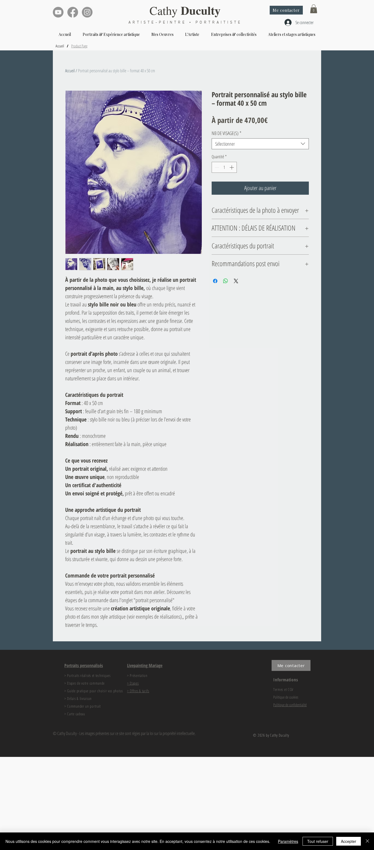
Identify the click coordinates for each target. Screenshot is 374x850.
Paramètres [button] (288, 841)
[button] (313, 8)
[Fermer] (367, 841)
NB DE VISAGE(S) (226, 133)
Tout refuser (317, 841)
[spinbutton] (224, 167)
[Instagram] (87, 12)
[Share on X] (236, 281)
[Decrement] (216, 167)
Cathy (165, 10)
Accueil (70, 71)
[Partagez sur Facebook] (215, 281)
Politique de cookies (285, 697)
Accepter (348, 841)
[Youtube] (58, 12)
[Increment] (232, 167)
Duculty (201, 10)
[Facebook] (72, 12)
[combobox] (260, 143)
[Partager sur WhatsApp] (225, 281)
